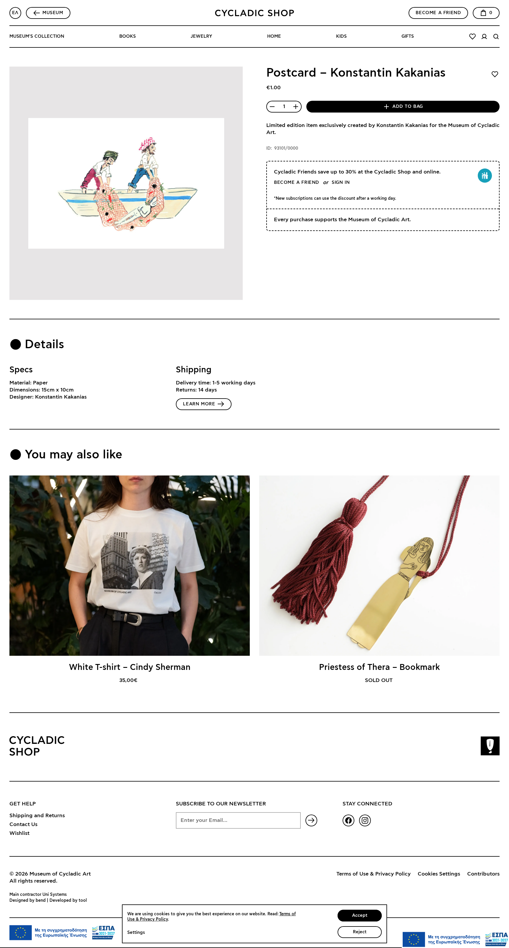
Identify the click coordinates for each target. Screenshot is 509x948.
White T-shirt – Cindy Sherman (130, 667)
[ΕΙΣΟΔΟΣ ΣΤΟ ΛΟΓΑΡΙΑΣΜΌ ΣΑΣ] (484, 36)
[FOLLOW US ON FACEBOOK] (348, 820)
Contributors (483, 874)
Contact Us (23, 824)
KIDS (341, 36)
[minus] (272, 106)
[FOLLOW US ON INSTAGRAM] (365, 820)
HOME (274, 36)
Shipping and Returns (37, 815)
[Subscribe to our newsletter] (311, 820)
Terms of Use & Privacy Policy (373, 874)
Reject (359, 932)
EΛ (15, 13)
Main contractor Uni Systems (38, 895)
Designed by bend (27, 901)
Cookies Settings (439, 874)
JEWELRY (201, 36)
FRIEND (438, 13)
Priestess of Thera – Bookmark (379, 667)
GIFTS (407, 36)
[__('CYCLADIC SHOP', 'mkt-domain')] (254, 13)
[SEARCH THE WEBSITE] (496, 36)
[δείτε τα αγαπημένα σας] (472, 36)
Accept (359, 915)
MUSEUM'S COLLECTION (36, 36)
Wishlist (19, 833)
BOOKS (127, 36)
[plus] (295, 106)
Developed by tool (68, 901)
